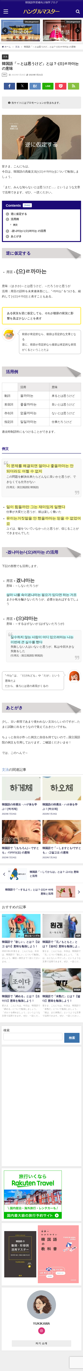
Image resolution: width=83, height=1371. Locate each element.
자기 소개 (41, 1343)
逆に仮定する (17, 213)
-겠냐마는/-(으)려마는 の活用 (26, 230)
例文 (15, 225)
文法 (5, 56)
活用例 (13, 219)
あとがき (14, 236)
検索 (6, 1030)
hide (27, 205)
